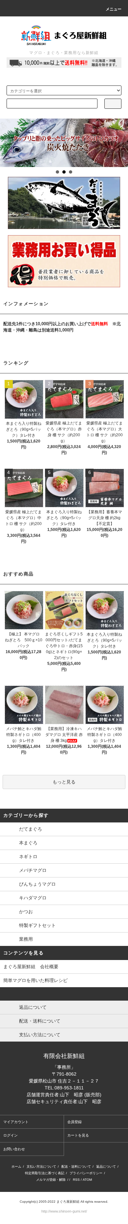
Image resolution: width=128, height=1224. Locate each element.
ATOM (87, 1179)
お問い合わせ (14, 1149)
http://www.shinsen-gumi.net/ (64, 1211)
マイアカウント (16, 1122)
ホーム (16, 1166)
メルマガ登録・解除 (51, 1179)
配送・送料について (76, 1166)
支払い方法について (41, 1166)
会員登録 (74, 1122)
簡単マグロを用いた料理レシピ (35, 980)
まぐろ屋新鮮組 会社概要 (30, 966)
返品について (106, 1166)
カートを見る (78, 1135)
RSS (76, 1179)
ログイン (10, 1135)
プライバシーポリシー (86, 1173)
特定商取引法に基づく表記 (44, 1173)
